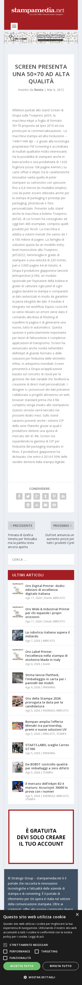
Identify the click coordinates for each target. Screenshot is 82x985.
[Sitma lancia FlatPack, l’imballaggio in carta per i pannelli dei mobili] (17, 677)
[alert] (41, 947)
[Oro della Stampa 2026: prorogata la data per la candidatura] (17, 701)
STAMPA (61, 734)
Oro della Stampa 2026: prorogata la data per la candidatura (44, 702)
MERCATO (59, 598)
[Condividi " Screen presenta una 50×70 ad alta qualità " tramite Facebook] (19, 496)
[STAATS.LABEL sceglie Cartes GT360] (17, 747)
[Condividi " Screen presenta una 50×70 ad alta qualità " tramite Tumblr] (45, 496)
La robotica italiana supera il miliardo (47, 634)
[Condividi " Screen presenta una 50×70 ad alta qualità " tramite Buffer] (28, 505)
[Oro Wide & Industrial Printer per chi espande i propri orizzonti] (17, 612)
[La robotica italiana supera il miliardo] (17, 635)
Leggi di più (36, 936)
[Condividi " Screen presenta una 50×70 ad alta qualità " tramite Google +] (36, 496)
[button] (41, 977)
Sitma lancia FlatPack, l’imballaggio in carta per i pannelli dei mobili (45, 679)
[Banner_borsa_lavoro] (41, 863)
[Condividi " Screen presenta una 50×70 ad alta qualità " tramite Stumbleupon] (36, 505)
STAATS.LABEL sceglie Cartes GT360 (47, 747)
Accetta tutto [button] (21, 966)
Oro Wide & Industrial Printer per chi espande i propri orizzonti (47, 613)
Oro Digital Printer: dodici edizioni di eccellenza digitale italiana (45, 590)
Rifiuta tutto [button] (61, 966)
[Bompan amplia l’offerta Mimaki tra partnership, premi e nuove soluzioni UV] (17, 724)
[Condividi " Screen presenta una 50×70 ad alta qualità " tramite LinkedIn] (63, 496)
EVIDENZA (49, 710)
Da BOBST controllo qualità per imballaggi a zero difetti (47, 766)
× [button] (77, 914)
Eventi (48, 598)
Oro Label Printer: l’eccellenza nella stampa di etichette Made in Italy (46, 656)
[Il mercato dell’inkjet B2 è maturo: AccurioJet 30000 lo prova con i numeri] (17, 786)
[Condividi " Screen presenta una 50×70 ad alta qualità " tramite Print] (54, 505)
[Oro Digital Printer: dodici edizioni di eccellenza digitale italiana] (17, 588)
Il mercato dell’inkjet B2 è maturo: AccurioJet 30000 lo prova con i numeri (46, 787)
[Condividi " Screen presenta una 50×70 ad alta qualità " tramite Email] (45, 505)
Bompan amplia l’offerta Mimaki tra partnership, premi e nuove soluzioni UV (46, 726)
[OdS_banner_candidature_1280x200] (41, 42)
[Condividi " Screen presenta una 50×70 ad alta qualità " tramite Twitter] (28, 496)
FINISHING (49, 687)
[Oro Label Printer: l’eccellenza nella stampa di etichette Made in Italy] (17, 654)
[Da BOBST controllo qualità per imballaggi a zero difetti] (17, 767)
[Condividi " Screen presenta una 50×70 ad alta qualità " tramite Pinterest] (54, 496)
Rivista (38, 90)
